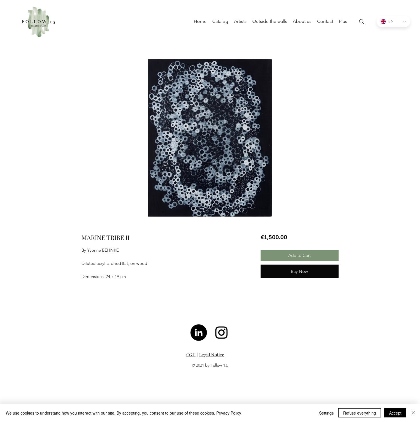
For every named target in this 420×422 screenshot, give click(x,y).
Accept (395, 413)
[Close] (413, 412)
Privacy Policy (228, 413)
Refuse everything (359, 413)
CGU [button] (190, 354)
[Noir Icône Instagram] (221, 332)
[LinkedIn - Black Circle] (198, 332)
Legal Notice (211, 354)
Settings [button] (326, 413)
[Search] (362, 22)
